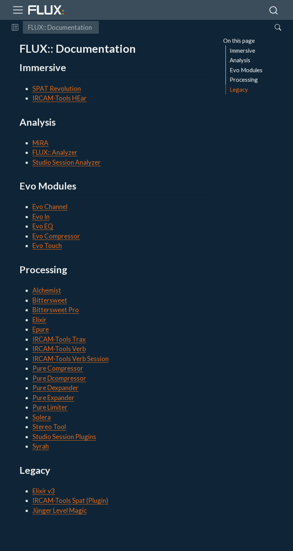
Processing (244, 79)
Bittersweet (49, 300)
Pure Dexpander (55, 388)
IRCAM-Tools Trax (59, 339)
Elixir (39, 320)
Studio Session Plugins (64, 437)
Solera (41, 417)
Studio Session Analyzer (66, 162)
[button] (15, 27)
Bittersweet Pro (55, 310)
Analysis (240, 60)
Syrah (40, 446)
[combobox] (274, 10)
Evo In (41, 216)
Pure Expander (53, 398)
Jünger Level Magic (59, 510)
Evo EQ (42, 226)
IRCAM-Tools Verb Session (70, 359)
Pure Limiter (50, 407)
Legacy (239, 89)
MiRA (40, 143)
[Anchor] (73, 67)
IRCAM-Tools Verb (59, 349)
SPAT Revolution (56, 88)
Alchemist (46, 290)
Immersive (242, 50)
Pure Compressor (57, 368)
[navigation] (183, 27)
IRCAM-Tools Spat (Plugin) (70, 500)
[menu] (17, 9)
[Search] (271, 27)
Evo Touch (47, 245)
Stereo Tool (49, 427)
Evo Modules (246, 69)
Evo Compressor (56, 236)
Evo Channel (50, 207)
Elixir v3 (43, 491)
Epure (40, 329)
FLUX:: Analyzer (54, 152)
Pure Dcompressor (59, 378)
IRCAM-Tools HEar (59, 98)
